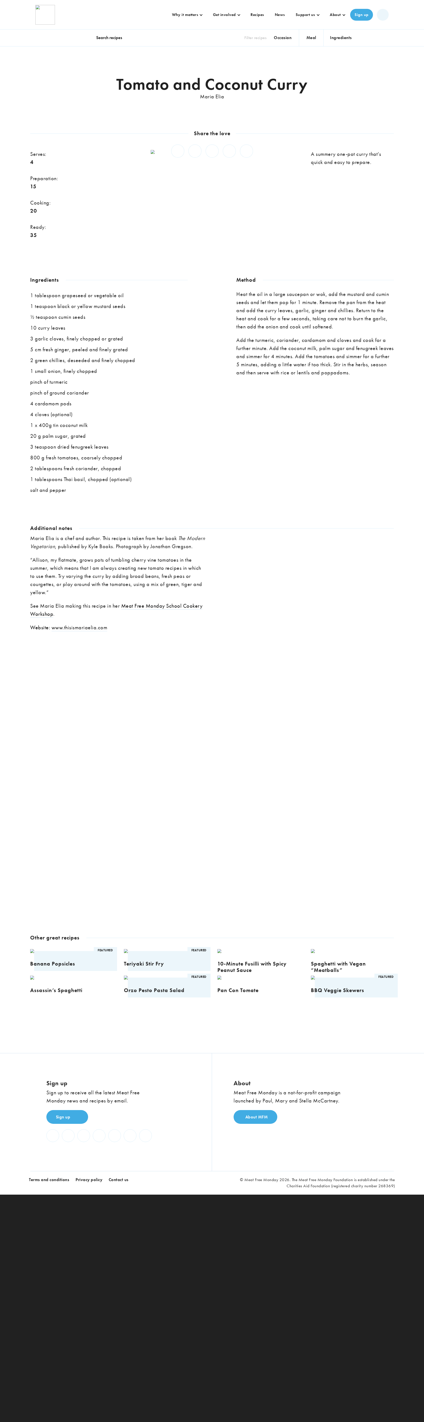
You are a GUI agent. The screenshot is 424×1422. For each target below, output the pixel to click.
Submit (211, 827)
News (280, 14)
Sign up (362, 14)
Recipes (257, 14)
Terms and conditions (49, 1179)
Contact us (119, 1179)
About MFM (256, 1117)
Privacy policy (89, 1179)
